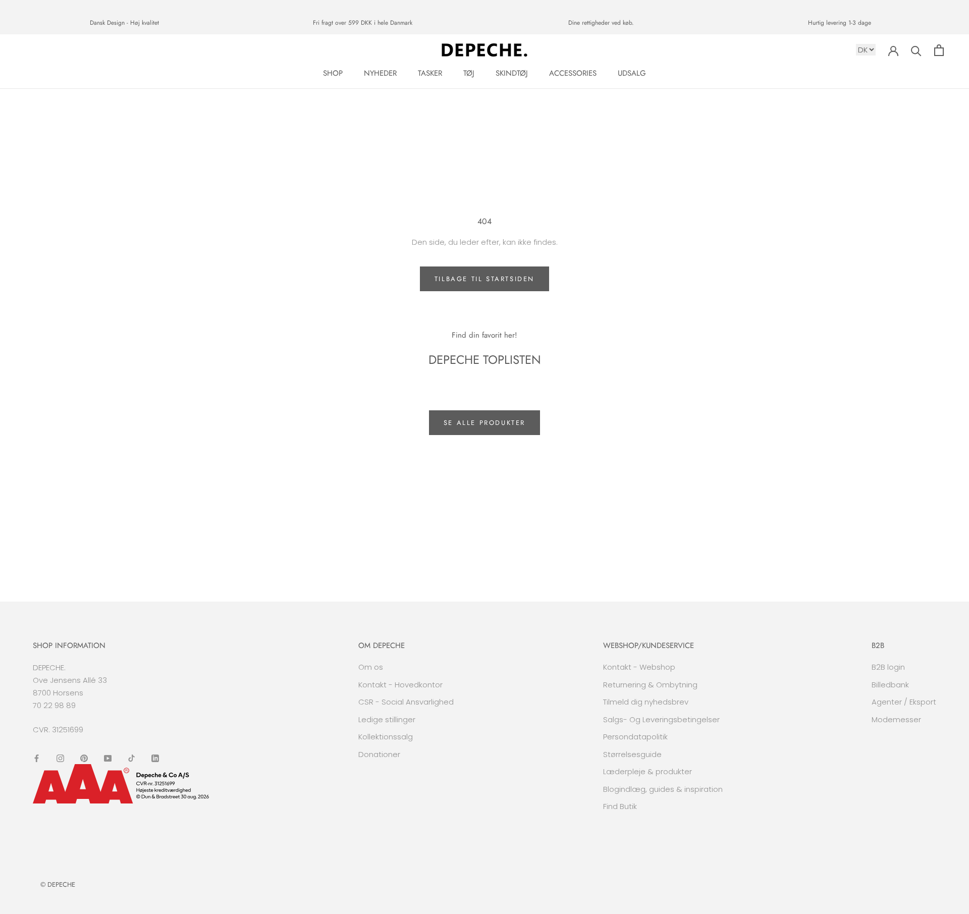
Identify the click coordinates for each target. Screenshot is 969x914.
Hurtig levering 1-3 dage (839, 22)
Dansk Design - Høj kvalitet (124, 22)
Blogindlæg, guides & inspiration (663, 789)
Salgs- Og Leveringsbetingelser (661, 719)
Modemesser (896, 719)
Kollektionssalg (385, 736)
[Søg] (916, 50)
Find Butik (620, 806)
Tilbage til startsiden (484, 279)
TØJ (468, 73)
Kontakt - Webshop (639, 667)
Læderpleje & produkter (647, 771)
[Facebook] (36, 757)
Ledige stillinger (386, 719)
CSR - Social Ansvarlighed (406, 701)
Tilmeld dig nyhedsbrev (645, 701)
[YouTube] (108, 757)
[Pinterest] (84, 757)
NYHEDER (380, 73)
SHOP (333, 73)
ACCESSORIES (573, 73)
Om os (370, 667)
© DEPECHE (57, 884)
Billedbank (890, 684)
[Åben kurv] (939, 50)
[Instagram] (60, 757)
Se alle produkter (484, 422)
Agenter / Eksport (904, 701)
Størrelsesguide (632, 754)
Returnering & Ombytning (650, 684)
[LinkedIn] (155, 757)
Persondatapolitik (635, 736)
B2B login (888, 667)
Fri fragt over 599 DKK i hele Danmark (362, 22)
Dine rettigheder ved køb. (601, 22)
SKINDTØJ (512, 73)
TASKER (430, 73)
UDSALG (632, 73)
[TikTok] (131, 757)
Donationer (379, 754)
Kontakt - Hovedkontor (400, 684)
